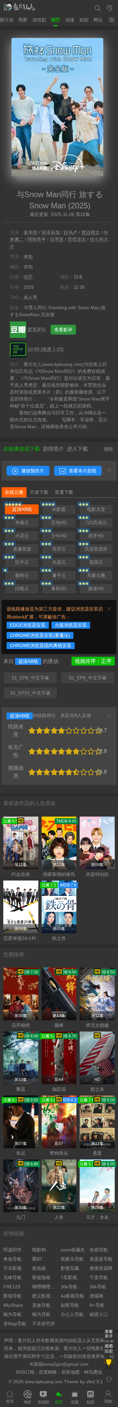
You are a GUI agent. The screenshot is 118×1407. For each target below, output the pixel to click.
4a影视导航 (72, 1296)
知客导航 (70, 1305)
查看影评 (63, 329)
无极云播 (96, 575)
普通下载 (64, 492)
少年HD (59, 535)
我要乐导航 (72, 1259)
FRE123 (11, 1286)
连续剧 (39, 19)
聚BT (37, 1259)
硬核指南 (41, 1277)
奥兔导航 (12, 1259)
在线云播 (14, 492)
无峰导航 (12, 1277)
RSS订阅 (25, 1372)
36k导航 (69, 1286)
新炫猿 (39, 1268)
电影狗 (39, 1249)
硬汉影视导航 (45, 1296)
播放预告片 (32, 470)
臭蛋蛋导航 (100, 1259)
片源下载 (39, 492)
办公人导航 (72, 1314)
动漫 (69, 19)
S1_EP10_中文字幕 (30, 693)
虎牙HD (96, 535)
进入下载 (77, 449)
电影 (23, 19)
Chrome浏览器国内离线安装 (40, 645)
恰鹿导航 (98, 1249)
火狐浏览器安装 (71, 625)
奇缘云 (22, 522)
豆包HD (59, 522)
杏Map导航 (14, 1323)
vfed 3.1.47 (97, 1381)
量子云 (59, 575)
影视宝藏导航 (73, 1268)
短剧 (83, 19)
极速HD (96, 588)
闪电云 (22, 588)
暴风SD (59, 588)
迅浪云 (96, 562)
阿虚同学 (12, 1249)
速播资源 (22, 549)
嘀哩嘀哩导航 (45, 1286)
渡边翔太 (90, 232)
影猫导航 (12, 1296)
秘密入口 (98, 1314)
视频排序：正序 (93, 661)
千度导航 (98, 1277)
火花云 (22, 535)
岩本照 (30, 232)
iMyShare (13, 1305)
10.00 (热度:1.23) (46, 349)
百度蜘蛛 (48, 1372)
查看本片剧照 (82, 470)
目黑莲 (57, 239)
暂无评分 (37, 329)
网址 (98, 19)
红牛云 (22, 562)
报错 (108, 449)
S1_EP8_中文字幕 (30, 677)
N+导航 (97, 1305)
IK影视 (59, 509)
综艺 (55, 19)
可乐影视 (12, 1268)
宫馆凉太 (77, 239)
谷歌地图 (70, 1372)
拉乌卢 (70, 232)
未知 (28, 256)
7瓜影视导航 (73, 1277)
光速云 (59, 562)
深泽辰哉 (50, 232)
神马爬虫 (93, 1372)
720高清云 (96, 522)
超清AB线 (22, 509)
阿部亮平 (37, 239)
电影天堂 (96, 509)
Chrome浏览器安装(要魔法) (40, 635)
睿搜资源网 (100, 1268)
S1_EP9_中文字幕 (88, 677)
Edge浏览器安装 (28, 625)
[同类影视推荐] (109, 1364)
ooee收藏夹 (73, 1249)
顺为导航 (12, 1314)
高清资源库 (96, 549)
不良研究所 (43, 1323)
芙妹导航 (41, 1305)
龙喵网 (96, 1296)
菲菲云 (59, 549)
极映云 (22, 575)
